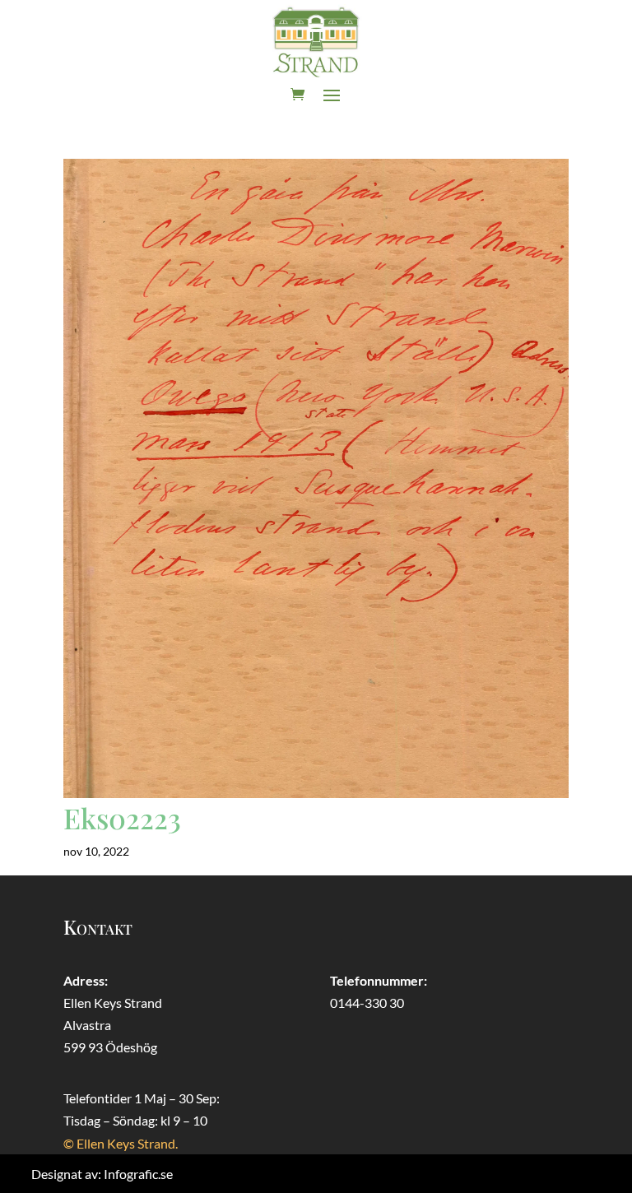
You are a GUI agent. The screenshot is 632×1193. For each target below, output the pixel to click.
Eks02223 (122, 818)
